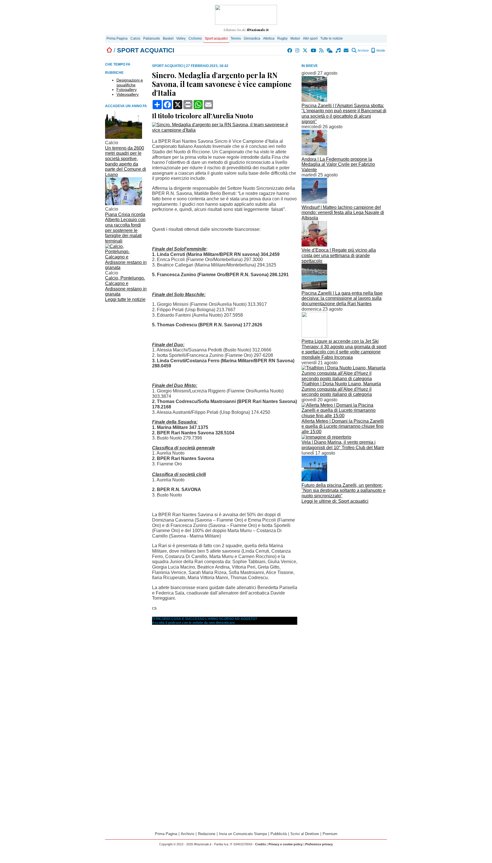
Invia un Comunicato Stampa (243, 834)
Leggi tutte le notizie (125, 299)
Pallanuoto (151, 38)
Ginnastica (252, 38)
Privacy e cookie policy (285, 844)
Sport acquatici (216, 38)
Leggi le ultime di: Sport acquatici (335, 501)
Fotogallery (126, 89)
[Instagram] (297, 50)
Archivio (363, 50)
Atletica (268, 38)
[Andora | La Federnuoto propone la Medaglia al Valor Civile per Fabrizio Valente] (314, 153)
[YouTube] (314, 50)
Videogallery (127, 94)
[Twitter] (305, 50)
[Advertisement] (344, 545)
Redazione (206, 834)
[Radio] (338, 50)
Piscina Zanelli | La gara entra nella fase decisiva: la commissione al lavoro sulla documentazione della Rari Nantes (342, 298)
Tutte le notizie (331, 38)
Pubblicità (278, 834)
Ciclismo (195, 38)
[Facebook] (290, 50)
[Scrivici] (346, 50)
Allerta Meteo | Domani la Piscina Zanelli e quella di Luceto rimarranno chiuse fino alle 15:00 (343, 426)
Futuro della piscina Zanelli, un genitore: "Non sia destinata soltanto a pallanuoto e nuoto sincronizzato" (344, 490)
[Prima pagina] (109, 50)
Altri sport (310, 38)
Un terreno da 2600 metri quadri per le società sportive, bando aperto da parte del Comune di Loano (125, 161)
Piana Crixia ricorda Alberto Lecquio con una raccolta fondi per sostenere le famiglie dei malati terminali (125, 227)
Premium (330, 834)
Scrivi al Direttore (304, 834)
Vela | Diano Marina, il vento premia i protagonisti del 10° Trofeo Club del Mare (343, 445)
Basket (168, 38)
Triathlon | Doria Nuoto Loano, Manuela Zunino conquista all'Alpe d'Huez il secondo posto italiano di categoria (341, 389)
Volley (181, 38)
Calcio (135, 38)
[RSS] (321, 50)
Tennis (236, 38)
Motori (295, 38)
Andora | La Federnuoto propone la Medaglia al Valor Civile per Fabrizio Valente (338, 164)
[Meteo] (330, 50)
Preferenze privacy (319, 844)
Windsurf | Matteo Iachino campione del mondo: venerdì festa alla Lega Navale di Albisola (343, 212)
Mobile (380, 50)
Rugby (282, 38)
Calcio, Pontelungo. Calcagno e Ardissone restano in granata (126, 286)
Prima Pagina (117, 38)
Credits (260, 844)
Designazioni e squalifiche (129, 82)
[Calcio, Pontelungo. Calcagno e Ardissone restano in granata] (126, 267)
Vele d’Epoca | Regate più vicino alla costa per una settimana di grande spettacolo (339, 255)
